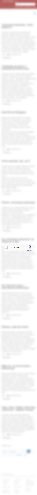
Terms (31, 250)
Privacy (28, 250)
